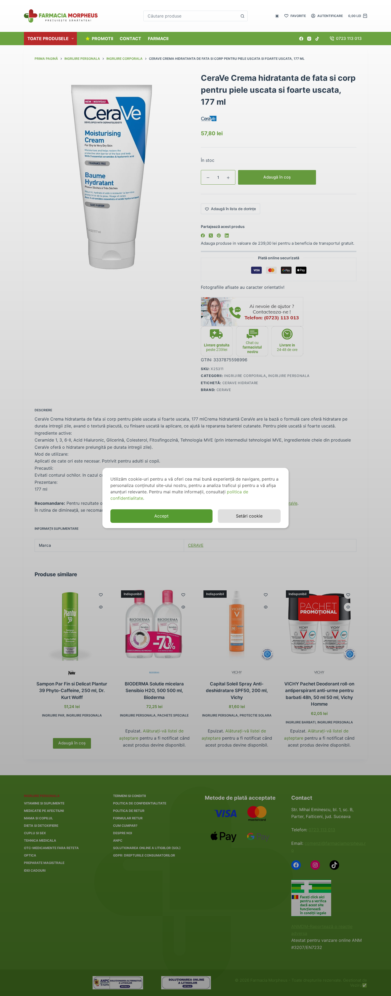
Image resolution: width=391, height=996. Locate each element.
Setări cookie (249, 516)
